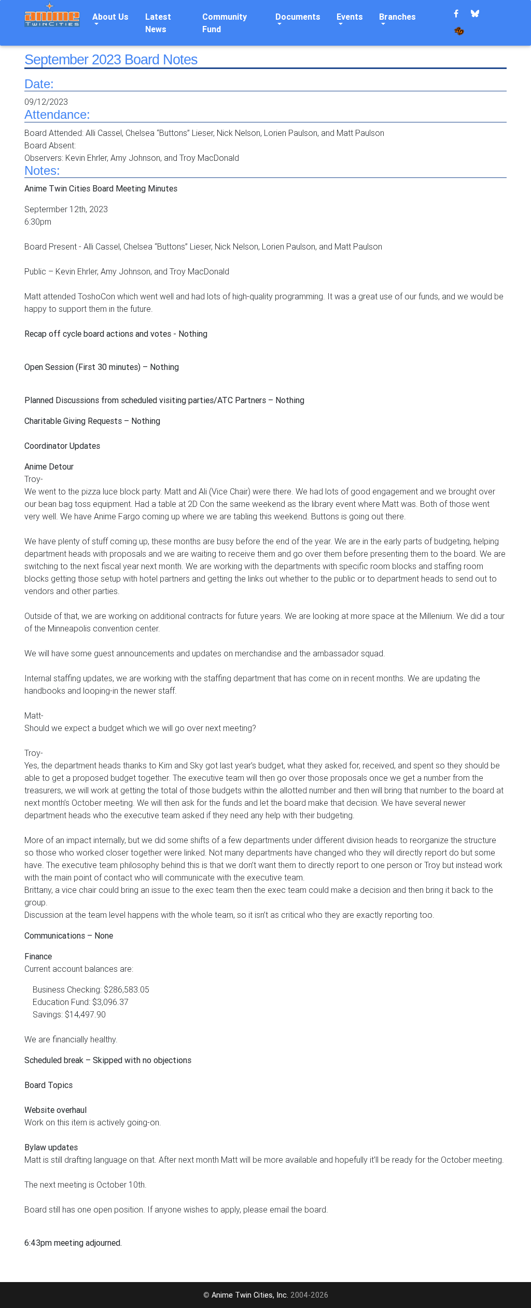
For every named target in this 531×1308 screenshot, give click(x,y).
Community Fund (224, 22)
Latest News (158, 22)
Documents (297, 16)
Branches (397, 16)
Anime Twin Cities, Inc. (250, 1295)
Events (350, 16)
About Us (110, 16)
